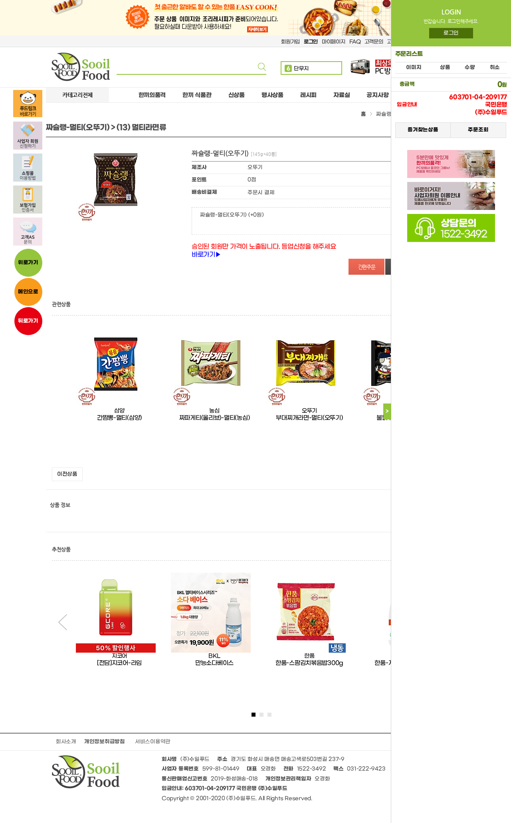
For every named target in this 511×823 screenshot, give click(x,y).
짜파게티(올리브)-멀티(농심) (214, 417)
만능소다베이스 (214, 663)
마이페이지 (333, 42)
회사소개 (66, 742)
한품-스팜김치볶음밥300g (309, 663)
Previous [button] (62, 622)
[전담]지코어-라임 (119, 663)
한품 (309, 656)
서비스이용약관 (152, 742)
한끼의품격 (152, 95)
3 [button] (269, 715)
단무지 (298, 63)
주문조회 (478, 130)
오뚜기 (309, 411)
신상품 (236, 95)
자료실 (341, 95)
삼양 (119, 411)
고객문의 (373, 42)
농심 (214, 411)
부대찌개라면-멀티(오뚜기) (309, 417)
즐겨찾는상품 (423, 130)
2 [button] (261, 715)
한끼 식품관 (196, 95)
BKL (214, 656)
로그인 (451, 33)
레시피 (308, 95)
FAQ (354, 42)
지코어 (119, 656)
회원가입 (290, 42)
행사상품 (272, 95)
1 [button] (254, 715)
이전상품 (67, 474)
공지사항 (377, 95)
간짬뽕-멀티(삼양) (119, 417)
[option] (119, 395)
